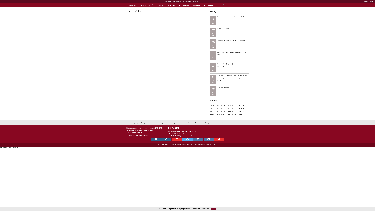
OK (213, 208)
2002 (223, 114)
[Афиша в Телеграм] (219, 139)
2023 (229, 105)
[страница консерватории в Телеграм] (156, 139)
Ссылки (224, 123)
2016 (229, 108)
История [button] (196, 5)
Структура (136, 123)
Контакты (239, 123)
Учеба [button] (151, 5)
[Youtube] (177, 139)
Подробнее (205, 209)
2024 (223, 105)
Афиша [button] (143, 5)
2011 (218, 111)
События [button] (132, 5)
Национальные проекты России (182, 123)
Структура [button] (171, 5)
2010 (223, 111)
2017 (223, 108)
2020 (245, 105)
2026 (212, 105)
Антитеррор (199, 123)
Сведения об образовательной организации (155, 123)
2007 (239, 111)
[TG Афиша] (166, 139)
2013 (245, 108)
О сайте (231, 123)
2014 (240, 108)
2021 (240, 105)
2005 (212, 114)
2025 (218, 105)
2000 (234, 114)
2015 (234, 108)
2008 (234, 111)
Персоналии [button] (184, 5)
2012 (212, 111)
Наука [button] (160, 5)
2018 (218, 108)
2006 (245, 111)
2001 (229, 114)
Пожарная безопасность (213, 123)
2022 (234, 105)
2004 (218, 114)
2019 (212, 108)
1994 (240, 114)
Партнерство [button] (209, 5)
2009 (228, 111)
